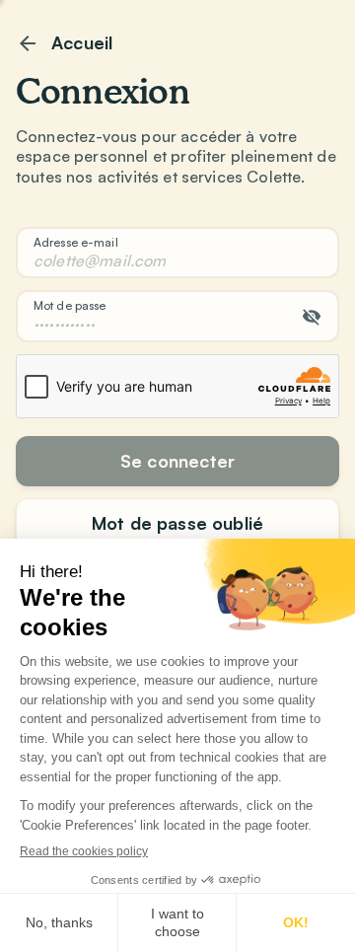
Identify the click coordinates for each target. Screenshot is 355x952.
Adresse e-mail (76, 242)
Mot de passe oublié (177, 523)
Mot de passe (70, 305)
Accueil (81, 42)
